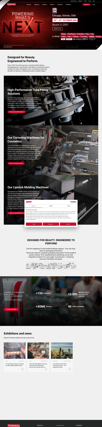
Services (52, 4)
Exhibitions (80, 1)
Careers (89, 1)
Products (44, 4)
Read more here (10, 32)
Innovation (59, 4)
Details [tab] (51, 205)
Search (92, 4)
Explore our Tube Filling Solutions (16, 111)
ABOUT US (40, 425)
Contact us (86, 4)
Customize (50, 224)
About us (29, 4)
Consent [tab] (33, 205)
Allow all (68, 224)
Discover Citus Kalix (11, 309)
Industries (68, 4)
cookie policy (33, 219)
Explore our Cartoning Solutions (16, 163)
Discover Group (74, 1)
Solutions (36, 4)
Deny (34, 224)
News (94, 1)
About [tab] (68, 205)
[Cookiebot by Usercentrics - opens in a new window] (71, 202)
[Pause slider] (97, 46)
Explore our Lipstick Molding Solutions (17, 213)
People (85, 1)
